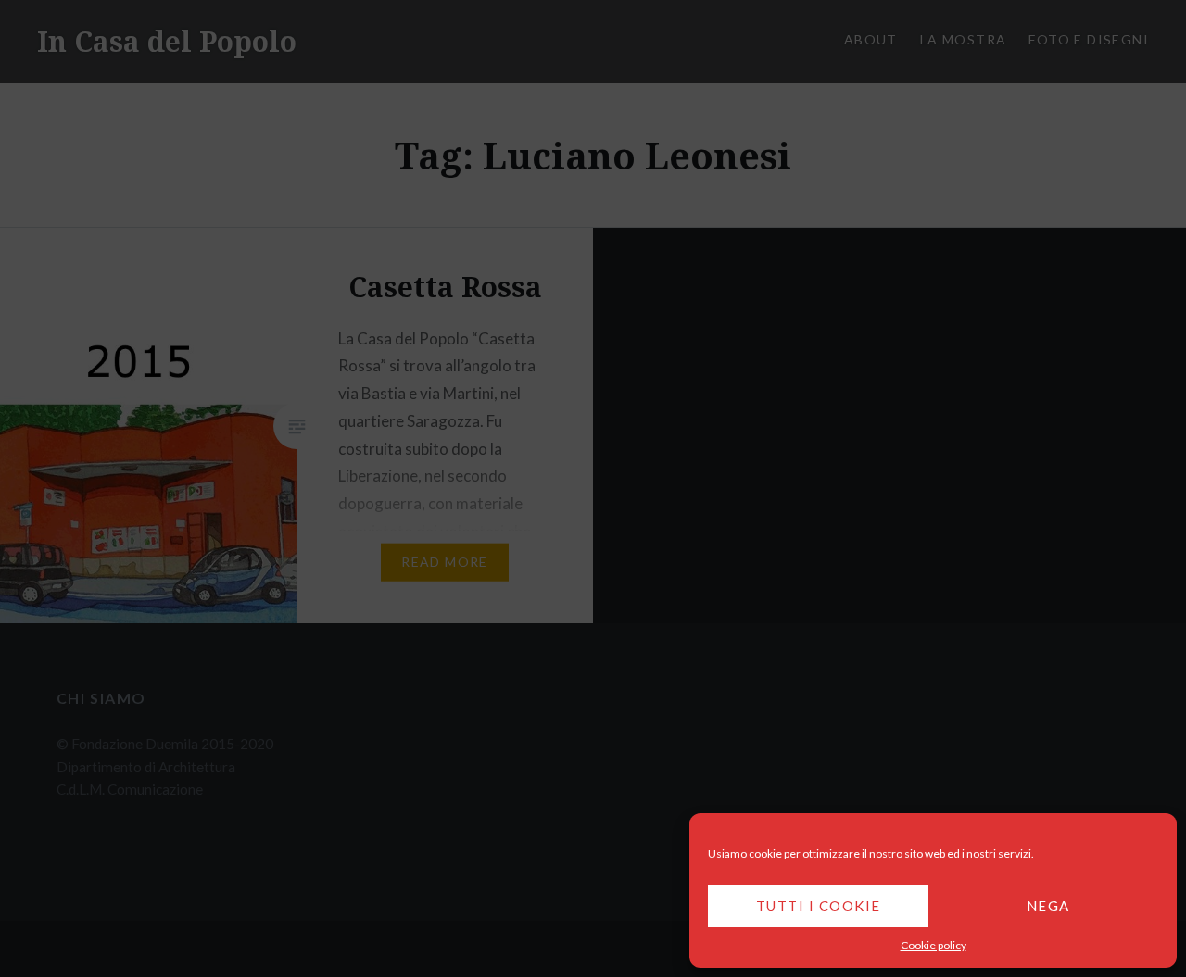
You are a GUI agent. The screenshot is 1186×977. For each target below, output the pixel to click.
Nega (1048, 905)
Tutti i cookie (818, 905)
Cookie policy (933, 945)
